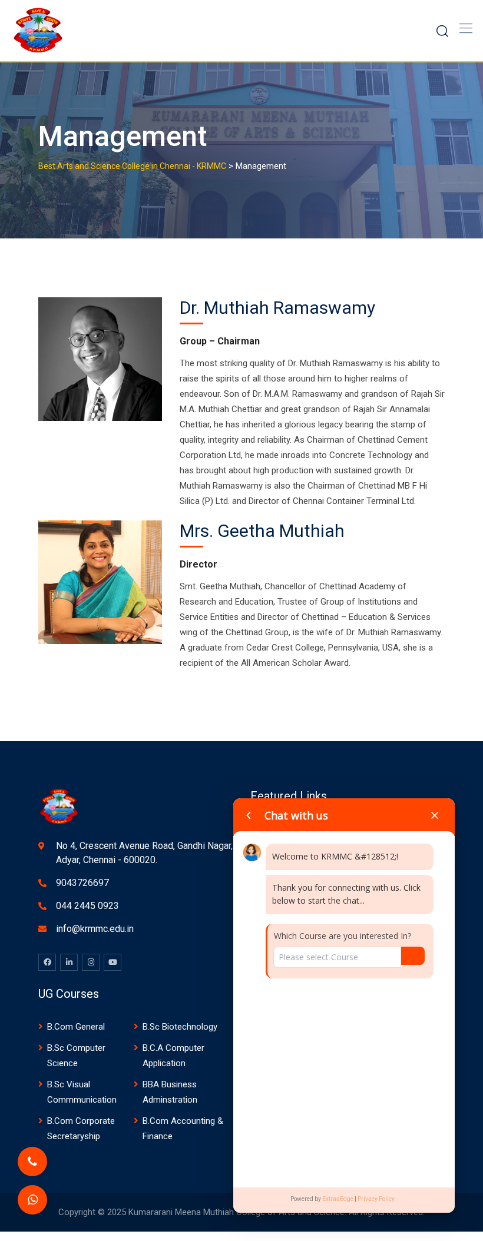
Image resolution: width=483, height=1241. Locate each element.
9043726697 (82, 882)
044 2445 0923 (87, 905)
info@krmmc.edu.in (95, 928)
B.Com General (76, 1026)
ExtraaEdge (337, 1199)
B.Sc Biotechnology (180, 1026)
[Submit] (413, 956)
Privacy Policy (376, 1199)
